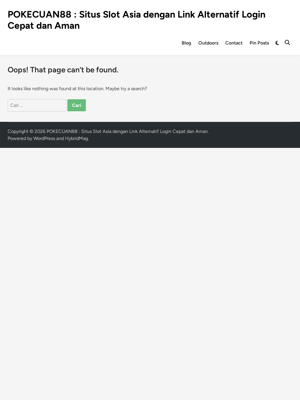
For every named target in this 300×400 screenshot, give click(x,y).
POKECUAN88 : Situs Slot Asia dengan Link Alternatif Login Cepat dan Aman (127, 131)
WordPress (44, 138)
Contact (234, 43)
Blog (186, 43)
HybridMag (76, 138)
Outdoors (208, 43)
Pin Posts (259, 43)
